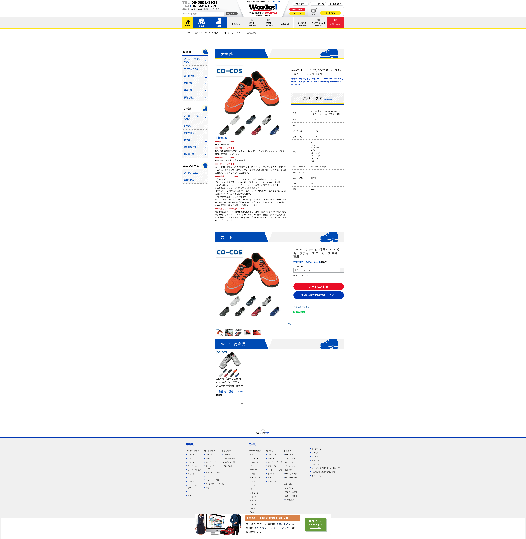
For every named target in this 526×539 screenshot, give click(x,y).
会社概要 (315, 453)
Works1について (318, 4)
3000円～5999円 (229, 458)
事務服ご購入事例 (252, 24)
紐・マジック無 (291, 478)
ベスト (190, 458)
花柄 (207, 488)
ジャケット (192, 455)
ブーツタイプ (290, 466)
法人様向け (301, 24)
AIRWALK (254, 470)
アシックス (254, 458)
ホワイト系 (272, 466)
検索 (232, 13)
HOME (187, 26)
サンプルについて (318, 24)
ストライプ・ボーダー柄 (214, 484)
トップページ (317, 449)
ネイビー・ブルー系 (275, 462)
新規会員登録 (297, 9)
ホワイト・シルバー (213, 472)
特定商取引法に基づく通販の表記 (324, 472)
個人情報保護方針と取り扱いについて (326, 468)
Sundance (253, 512)
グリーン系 (272, 481)
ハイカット (289, 462)
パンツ (190, 478)
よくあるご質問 (335, 4)
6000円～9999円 (229, 462)
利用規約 (315, 456)
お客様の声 (285, 24)
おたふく (253, 501)
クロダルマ (254, 493)
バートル (253, 489)
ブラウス (191, 462)
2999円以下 (227, 455)
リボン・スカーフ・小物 (195, 486)
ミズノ (252, 455)
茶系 (269, 478)
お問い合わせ (335, 24)
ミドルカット (290, 458)
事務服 (201, 26)
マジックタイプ (291, 474)
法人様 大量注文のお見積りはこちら (318, 295)
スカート (191, 474)
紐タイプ (288, 470)
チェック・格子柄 (212, 480)
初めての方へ (300, 4)
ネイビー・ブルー (212, 462)
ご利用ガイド (235, 24)
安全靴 (218, 26)
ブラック (209, 455)
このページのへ (263, 433)
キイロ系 (271, 474)
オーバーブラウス (194, 470)
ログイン (297, 14)
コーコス (253, 481)
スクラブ (191, 495)
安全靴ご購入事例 (268, 24)
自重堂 (252, 474)
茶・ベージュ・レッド (211, 467)
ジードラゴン (255, 478)
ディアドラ (254, 504)
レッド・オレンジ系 (275, 470)
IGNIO (252, 508)
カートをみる (330, 13)
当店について (317, 460)
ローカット (289, 455)
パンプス (191, 492)
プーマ (252, 466)
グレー (208, 458)
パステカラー (210, 476)
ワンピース (192, 481)
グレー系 (271, 458)
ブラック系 (272, 455)
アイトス (253, 497)
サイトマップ (317, 476)
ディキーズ (254, 462)
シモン (252, 485)
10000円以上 (227, 466)
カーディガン (193, 466)
